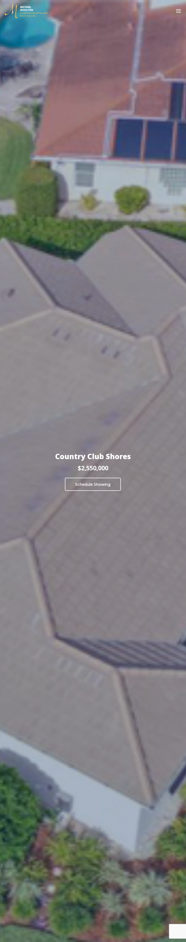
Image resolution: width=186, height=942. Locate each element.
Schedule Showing (93, 484)
